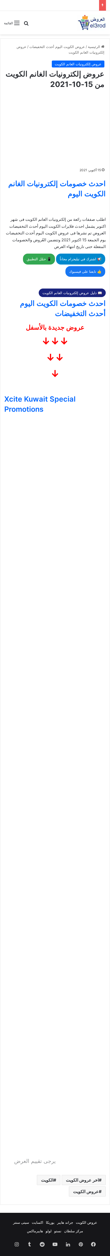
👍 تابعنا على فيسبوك (85, 271)
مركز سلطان (73, 1231)
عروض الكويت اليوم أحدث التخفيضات (57, 47)
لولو (49, 1231)
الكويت (47, 1180)
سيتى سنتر (21, 1222)
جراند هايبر (65, 1222)
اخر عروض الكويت (82, 1180)
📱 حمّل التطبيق (39, 259)
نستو (57, 1231)
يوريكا (50, 1222)
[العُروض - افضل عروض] (91, 23)
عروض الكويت (86, 1191)
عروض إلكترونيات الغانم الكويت (78, 64)
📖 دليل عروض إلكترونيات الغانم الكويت (72, 293)
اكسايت (37, 1222)
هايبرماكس (35, 1231)
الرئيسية (94, 47)
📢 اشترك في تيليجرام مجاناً (80, 259)
